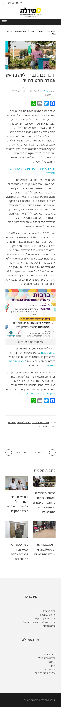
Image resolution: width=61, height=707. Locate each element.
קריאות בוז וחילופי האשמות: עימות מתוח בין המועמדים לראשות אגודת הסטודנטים (44, 502)
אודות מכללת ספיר (47, 614)
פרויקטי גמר (50, 669)
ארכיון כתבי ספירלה (47, 658)
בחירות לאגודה (24, 422)
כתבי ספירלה (50, 654)
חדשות (32, 31)
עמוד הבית (51, 31)
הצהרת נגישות (49, 626)
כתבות (40, 31)
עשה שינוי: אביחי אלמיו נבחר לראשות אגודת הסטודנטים (18, 551)
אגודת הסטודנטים (40, 422)
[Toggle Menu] (4, 21)
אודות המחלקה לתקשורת (44, 618)
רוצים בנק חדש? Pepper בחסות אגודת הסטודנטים (45, 549)
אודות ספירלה (49, 611)
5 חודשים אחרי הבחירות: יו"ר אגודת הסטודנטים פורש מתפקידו (17, 504)
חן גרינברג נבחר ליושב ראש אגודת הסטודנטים (31, 77)
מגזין (53, 665)
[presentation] (30, 55)
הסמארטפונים (48, 352)
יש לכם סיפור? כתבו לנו (45, 673)
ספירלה (46, 91)
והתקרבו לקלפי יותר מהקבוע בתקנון (37, 393)
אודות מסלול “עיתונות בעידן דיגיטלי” (39, 622)
